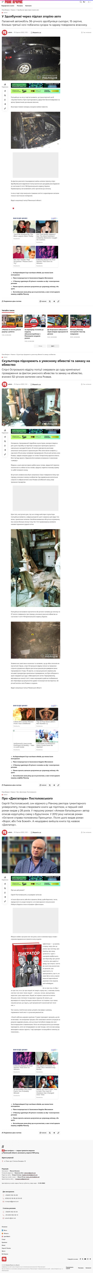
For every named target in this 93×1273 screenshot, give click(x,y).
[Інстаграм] (88, 1259)
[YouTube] (85, 1259)
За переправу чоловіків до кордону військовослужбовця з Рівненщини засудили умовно (34, 334)
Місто (87, 326)
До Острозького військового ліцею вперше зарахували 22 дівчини (57, 332)
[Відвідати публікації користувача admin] (4, 32)
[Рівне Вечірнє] (17, 2)
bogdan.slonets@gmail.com (30, 1175)
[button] (3, 2)
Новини (5, 12)
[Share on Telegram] (5, 104)
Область (34, 324)
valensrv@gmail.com (30, 1173)
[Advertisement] (36, 165)
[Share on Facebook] (5, 91)
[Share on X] (5, 95)
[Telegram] (90, 1259)
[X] (82, 1259)
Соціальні (28, 326)
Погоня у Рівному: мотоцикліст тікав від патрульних (77, 332)
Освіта (63, 326)
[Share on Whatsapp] (5, 100)
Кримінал (80, 326)
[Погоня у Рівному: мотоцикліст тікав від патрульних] (80, 321)
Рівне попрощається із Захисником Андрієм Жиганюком (33, 278)
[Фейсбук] (80, 1259)
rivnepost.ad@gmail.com (22, 1179)
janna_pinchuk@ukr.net (32, 1177)
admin (10, 32)
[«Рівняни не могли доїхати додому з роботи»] (12, 321)
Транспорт (12, 326)
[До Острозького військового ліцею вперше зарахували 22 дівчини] (57, 321)
